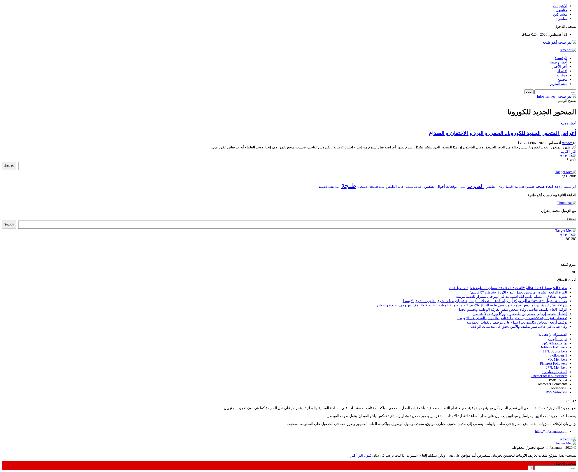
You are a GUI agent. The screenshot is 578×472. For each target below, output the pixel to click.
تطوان (462, 187)
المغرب (475, 186)
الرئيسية (561, 58)
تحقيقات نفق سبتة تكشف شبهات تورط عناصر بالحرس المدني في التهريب (512, 318)
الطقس (491, 186)
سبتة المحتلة (377, 187)
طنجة (348, 185)
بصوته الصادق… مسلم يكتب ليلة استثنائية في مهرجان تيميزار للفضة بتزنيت (511, 296)
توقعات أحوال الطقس (440, 186)
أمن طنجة (570, 186)
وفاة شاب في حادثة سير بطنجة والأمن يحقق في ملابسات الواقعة (519, 327)
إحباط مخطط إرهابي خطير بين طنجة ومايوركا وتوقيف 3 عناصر (520, 314)
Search (571, 160)
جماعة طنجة (414, 186)
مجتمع (562, 79)
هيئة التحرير (558, 84)
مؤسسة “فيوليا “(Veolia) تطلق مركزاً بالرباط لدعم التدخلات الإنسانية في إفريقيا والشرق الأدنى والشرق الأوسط (485, 301)
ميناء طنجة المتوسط (329, 187)
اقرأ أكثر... (568, 151)
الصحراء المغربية (524, 187)
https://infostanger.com (551, 431)
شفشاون (363, 187)
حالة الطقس (395, 186)
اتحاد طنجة (544, 186)
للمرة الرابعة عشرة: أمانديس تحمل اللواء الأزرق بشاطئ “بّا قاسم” (518, 292)
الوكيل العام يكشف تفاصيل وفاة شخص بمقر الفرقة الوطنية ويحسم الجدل (512, 309)
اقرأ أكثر (357, 455)
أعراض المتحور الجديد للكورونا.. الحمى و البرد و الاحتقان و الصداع (502, 133)
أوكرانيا (558, 187)
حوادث (562, 75)
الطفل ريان (506, 186)
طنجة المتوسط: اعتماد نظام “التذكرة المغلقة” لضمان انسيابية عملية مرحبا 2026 (508, 288)
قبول (367, 455)
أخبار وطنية (558, 62)
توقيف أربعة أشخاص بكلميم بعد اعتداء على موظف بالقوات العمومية (517, 322)
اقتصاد (562, 71)
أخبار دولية (568, 123)
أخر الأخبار (559, 66)
